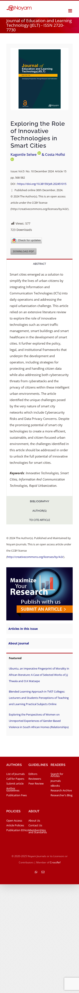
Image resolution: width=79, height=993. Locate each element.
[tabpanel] (39, 382)
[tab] (39, 263)
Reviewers (34, 779)
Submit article (15, 783)
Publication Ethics (17, 830)
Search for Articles (57, 775)
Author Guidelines (12, 789)
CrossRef (55, 862)
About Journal (18, 643)
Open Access (14, 820)
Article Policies (15, 825)
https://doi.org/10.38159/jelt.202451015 (41, 184)
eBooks (55, 785)
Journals (56, 781)
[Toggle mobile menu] (70, 11)
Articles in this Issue (23, 629)
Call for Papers (15, 779)
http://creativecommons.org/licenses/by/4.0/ (35, 557)
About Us (34, 820)
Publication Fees (16, 795)
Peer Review (36, 783)
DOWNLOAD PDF (23, 251)
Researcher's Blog (61, 795)
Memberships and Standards (37, 831)
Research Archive (61, 790)
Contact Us (35, 825)
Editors (32, 774)
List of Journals (15, 774)
